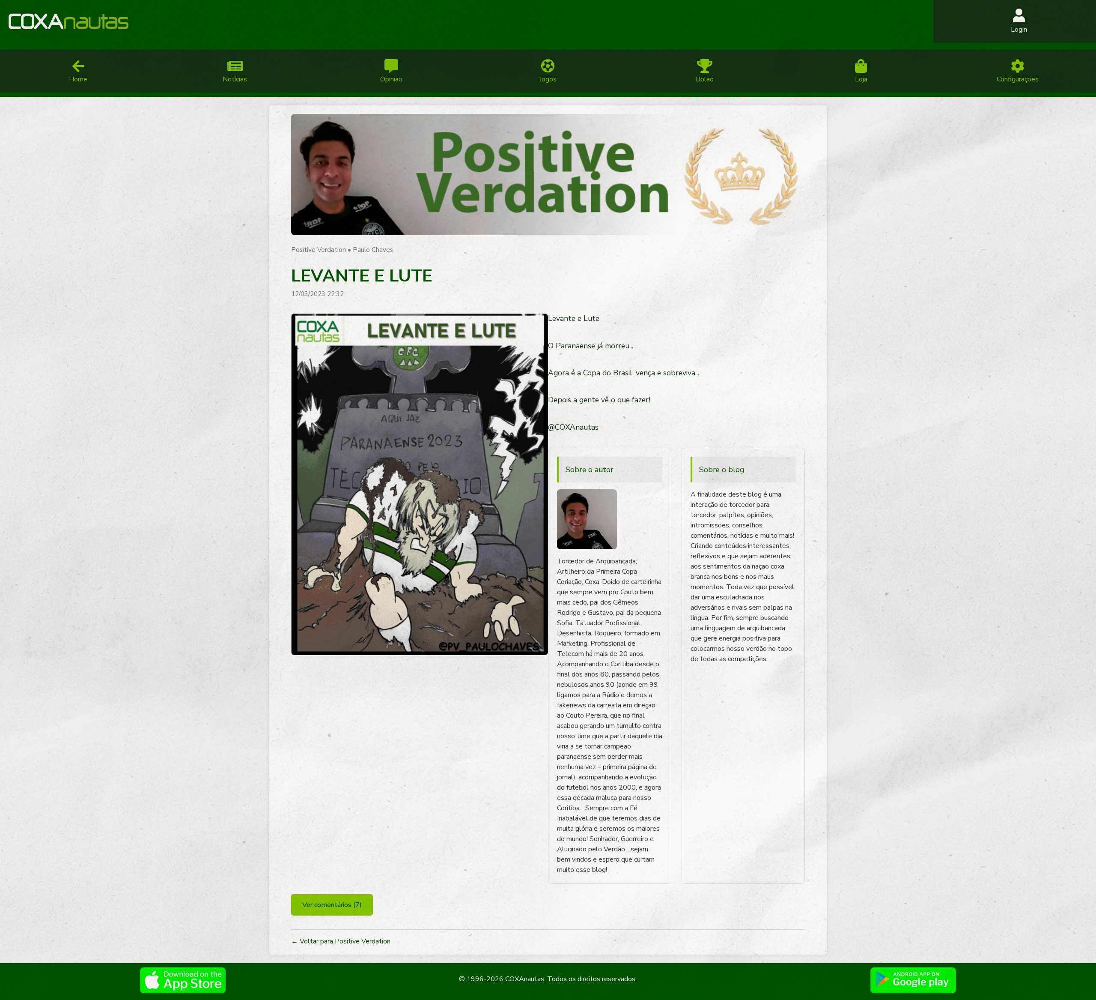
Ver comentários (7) (332, 905)
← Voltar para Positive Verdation (340, 941)
